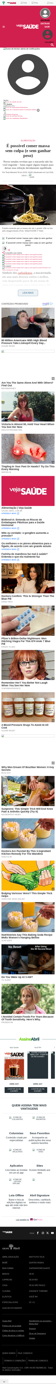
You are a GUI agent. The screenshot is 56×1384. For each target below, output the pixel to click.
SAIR (47, 27)
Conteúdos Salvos (30, 109)
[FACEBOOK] (37, 1233)
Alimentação (28, 141)
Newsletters (24, 118)
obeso (46, 297)
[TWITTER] (47, 1233)
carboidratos (25, 272)
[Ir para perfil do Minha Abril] (28, 102)
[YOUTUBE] (51, 1233)
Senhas (20, 116)
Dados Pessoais (12, 114)
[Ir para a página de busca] (52, 44)
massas (35, 288)
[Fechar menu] (21, 49)
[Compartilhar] (8, 250)
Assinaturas (24, 107)
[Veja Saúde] (28, 28)
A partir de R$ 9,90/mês (14, 1090)
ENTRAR (45, 23)
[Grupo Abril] (3, 3)
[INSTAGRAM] (42, 1233)
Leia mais (28, 293)
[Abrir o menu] (4, 26)
